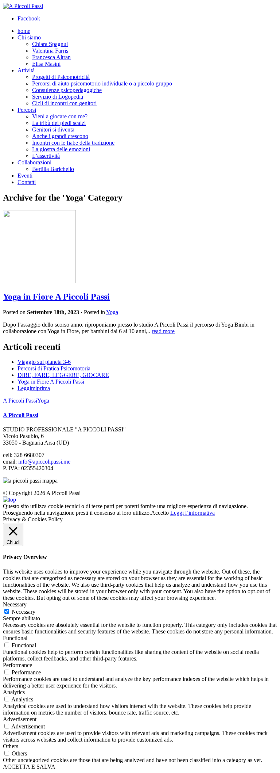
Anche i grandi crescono (60, 136)
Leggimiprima (34, 388)
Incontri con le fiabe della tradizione (73, 143)
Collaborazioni (34, 162)
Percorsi (27, 110)
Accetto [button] (160, 513)
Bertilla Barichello (53, 169)
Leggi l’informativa (192, 513)
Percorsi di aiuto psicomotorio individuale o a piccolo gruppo (102, 83)
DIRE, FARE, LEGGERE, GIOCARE (63, 375)
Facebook (29, 18)
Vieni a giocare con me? (60, 116)
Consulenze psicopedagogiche (67, 90)
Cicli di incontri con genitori (64, 103)
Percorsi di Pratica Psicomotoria (54, 368)
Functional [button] (15, 638)
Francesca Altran (51, 57)
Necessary (23, 612)
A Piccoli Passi (20, 400)
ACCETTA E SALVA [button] (29, 767)
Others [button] (10, 746)
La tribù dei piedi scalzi (59, 123)
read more (163, 331)
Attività (26, 70)
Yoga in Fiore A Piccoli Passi (56, 296)
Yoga (112, 312)
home (24, 31)
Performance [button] (17, 665)
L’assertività (46, 156)
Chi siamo (29, 37)
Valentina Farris (50, 50)
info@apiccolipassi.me (44, 461)
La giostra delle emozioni (61, 149)
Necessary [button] (15, 604)
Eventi (25, 175)
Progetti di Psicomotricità (61, 77)
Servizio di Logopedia (57, 97)
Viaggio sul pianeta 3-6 (44, 362)
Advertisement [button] (19, 719)
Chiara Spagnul (50, 44)
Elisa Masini (46, 64)
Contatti (27, 182)
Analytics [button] (14, 692)
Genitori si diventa (53, 129)
